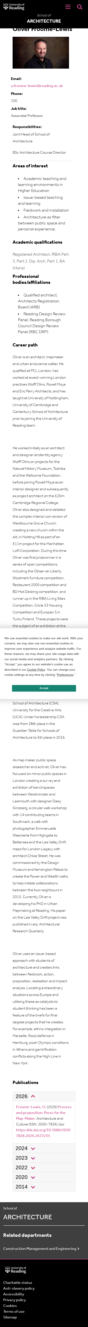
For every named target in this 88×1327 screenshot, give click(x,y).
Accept (44, 688)
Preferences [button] (65, 674)
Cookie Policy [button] (36, 669)
